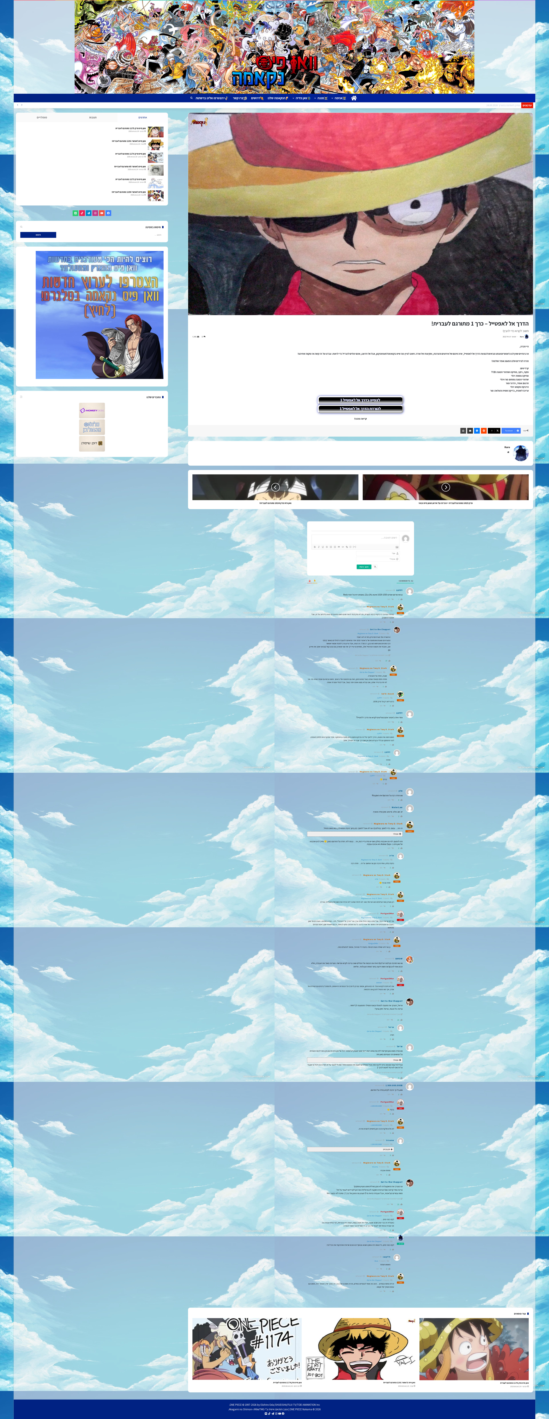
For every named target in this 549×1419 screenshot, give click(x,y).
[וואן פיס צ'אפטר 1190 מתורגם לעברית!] (156, 195)
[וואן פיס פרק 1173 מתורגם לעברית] (156, 183)
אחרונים (143, 117)
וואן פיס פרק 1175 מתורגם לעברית (514, 1383)
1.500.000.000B (376, 1106)
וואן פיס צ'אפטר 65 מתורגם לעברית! (130, 166)
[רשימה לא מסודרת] (335, 547)
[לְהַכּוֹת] (327, 547)
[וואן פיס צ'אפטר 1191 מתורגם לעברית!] (360, 1349)
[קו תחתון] (323, 547)
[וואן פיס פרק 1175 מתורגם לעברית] (474, 1349)
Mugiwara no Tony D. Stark (380, 606)
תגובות (93, 117)
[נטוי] (319, 547)
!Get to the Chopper (367, 672)
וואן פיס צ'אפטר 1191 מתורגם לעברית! (399, 1382)
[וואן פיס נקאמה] (274, 47)
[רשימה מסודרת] (331, 547)
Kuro (522, 337)
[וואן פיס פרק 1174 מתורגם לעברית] (247, 1349)
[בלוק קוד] (343, 547)
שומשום (379, 982)
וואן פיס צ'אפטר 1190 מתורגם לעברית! (129, 192)
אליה (376, 879)
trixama (375, 1167)
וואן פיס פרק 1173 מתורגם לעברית (130, 179)
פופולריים (42, 117)
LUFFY (379, 610)
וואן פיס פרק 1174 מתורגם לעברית (287, 1382)
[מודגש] (315, 547)
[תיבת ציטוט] (339, 547)
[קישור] (347, 547)
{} (351, 547)
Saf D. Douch (387, 693)
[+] (354, 547)
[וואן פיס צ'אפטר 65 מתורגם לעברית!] (156, 170)
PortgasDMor (387, 913)
